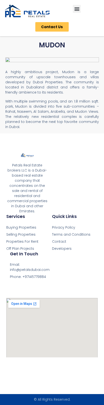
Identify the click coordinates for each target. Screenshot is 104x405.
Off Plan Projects (20, 248)
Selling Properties (21, 234)
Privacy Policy (63, 227)
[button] (77, 9)
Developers (62, 248)
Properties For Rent (22, 241)
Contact (59, 241)
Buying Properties (21, 227)
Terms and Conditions (71, 234)
